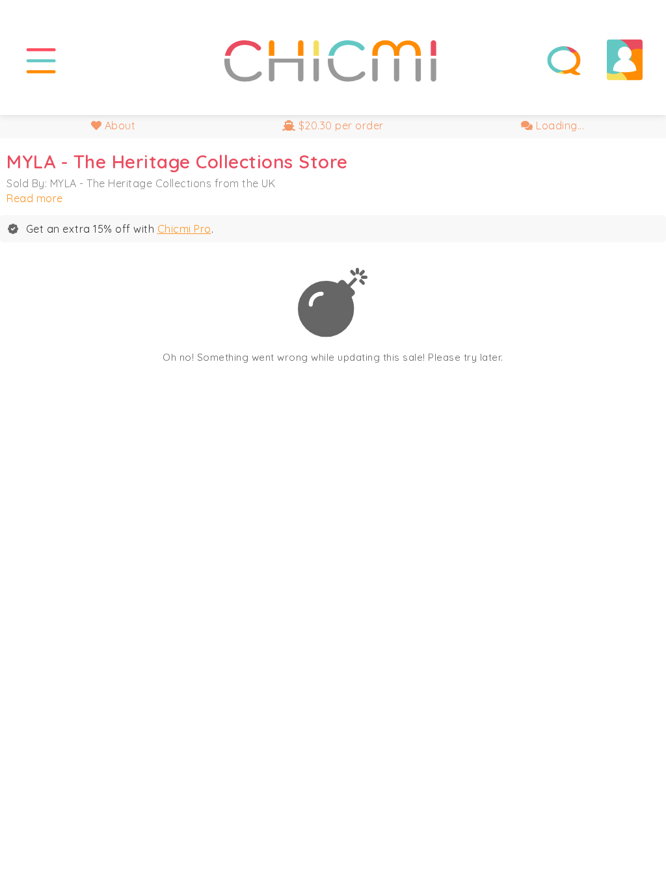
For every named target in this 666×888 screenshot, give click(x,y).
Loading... (559, 125)
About (118, 125)
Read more (35, 198)
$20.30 (339, 125)
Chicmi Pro (184, 228)
